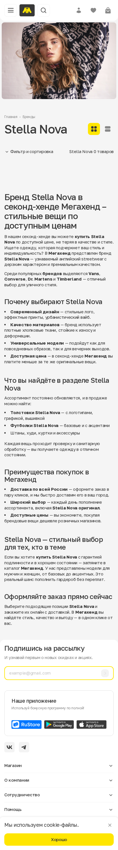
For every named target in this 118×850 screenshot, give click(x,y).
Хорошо (59, 839)
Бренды (29, 117)
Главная (10, 117)
